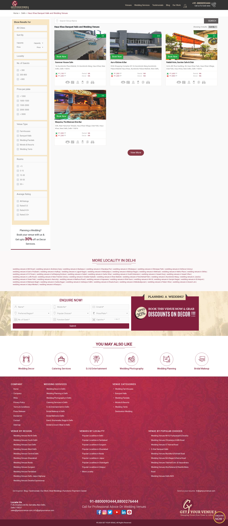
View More (135, 152)
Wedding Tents (26, 149)
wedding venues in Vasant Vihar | (179, 274)
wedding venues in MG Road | (24, 269)
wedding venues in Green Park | (25, 279)
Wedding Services (142, 5)
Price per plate (23, 89)
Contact (16, 420)
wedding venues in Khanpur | (50, 284)
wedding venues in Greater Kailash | (83, 277)
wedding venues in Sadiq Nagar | (53, 282)
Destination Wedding (123, 411)
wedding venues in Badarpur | (74, 269)
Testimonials (157, 5)
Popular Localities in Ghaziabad (95, 449)
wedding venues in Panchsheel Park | (137, 277)
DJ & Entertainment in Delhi (57, 407)
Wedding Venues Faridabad (24, 472)
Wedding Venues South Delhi (25, 440)
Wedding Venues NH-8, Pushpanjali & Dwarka (169, 436)
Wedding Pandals (27, 140)
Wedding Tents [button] (121, 407)
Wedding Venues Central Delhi (25, 454)
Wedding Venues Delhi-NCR (162, 476)
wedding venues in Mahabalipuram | (134, 282)
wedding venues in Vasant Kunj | (154, 274)
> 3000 (23, 114)
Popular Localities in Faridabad (94, 440)
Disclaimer (17, 416)
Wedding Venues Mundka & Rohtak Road (168, 454)
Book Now (61, 56)
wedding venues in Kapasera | (98, 279)
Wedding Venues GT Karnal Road (164, 445)
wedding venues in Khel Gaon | (122, 279)
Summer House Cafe (64, 62)
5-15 (22, 171)
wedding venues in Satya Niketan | (26, 284)
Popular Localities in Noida (93, 454)
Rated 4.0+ (24, 210)
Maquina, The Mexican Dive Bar (68, 122)
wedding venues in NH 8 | (144, 279)
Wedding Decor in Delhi (55, 389)
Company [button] (17, 393)
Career (84, 491)
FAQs (15, 398)
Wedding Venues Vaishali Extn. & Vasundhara (170, 463)
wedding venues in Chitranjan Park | (151, 269)
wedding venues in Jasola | (190, 277)
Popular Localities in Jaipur (93, 458)
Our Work (177, 5)
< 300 (22, 70)
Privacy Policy (19, 402)
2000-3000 (24, 110)
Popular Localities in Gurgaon (94, 445)
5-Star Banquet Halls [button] (159, 449)
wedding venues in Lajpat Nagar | (75, 272)
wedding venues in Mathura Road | (73, 279)
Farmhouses (25, 131)
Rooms (20, 159)
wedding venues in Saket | (78, 274)
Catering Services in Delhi (56, 402)
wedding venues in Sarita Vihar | (100, 274)
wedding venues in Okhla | (197, 272)
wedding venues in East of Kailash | (26, 272)
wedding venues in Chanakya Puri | (99, 269)
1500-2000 (24, 105)
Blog (168, 5)
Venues (128, 5)
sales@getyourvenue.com (22, 510)
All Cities (21, 28)
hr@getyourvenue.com (205, 491)
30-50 (22, 180)
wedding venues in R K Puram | (25, 274)
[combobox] (37, 43)
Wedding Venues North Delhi (25, 436)
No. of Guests (23, 63)
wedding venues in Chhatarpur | (125, 269)
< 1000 (23, 96)
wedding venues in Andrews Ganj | (49, 269)
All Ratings (24, 201)
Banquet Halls (25, 136)
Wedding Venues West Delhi (25, 449)
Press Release (19, 411)
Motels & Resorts (27, 145)
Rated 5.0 (24, 206)
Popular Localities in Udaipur (94, 467)
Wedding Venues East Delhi (24, 445)
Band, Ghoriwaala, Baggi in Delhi (59, 420)
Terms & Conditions (21, 407)
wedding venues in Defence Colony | (179, 269)
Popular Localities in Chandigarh (95, 463)
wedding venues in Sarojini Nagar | (167, 279)
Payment (76, 491)
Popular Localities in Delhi (92, 436)
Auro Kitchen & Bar (119, 62)
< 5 (21, 166)
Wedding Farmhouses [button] (124, 389)
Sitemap (17, 425)
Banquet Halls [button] (121, 393)
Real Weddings (55, 491)
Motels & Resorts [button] (122, 402)
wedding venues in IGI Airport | (193, 279)
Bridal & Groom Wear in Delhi (58, 425)
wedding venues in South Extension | (127, 274)
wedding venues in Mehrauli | (150, 272)
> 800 (22, 79)
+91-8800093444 (201, 3)
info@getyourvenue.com (43, 510)
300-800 (23, 75)
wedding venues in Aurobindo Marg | (165, 277)
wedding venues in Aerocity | (48, 279)
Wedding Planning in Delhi (57, 393)
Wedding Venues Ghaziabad (25, 458)
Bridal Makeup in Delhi (55, 411)
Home (15, 389)
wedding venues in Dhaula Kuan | (107, 282)
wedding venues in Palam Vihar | (160, 282)
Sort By (20, 35)
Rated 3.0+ (24, 215)
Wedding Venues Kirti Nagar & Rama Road (168, 458)
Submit (73, 326)
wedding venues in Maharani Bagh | (26, 282)
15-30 (22, 175)
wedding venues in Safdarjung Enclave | (52, 274)
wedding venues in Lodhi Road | (25, 277)
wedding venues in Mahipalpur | (100, 272)
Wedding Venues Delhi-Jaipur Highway (29, 476)
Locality (20, 56)
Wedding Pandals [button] (122, 398)
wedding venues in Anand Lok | (185, 282)
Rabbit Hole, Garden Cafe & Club (180, 62)
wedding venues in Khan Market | (110, 277)
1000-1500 (24, 101)
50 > (21, 184)
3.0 (102, 36)
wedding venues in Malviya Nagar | (125, 272)
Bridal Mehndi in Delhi (55, 416)
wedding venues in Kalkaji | (51, 272)
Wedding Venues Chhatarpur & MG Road (167, 440)
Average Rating (24, 194)
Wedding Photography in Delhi (58, 398)
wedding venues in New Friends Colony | (53, 277)
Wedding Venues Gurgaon (24, 467)
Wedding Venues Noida (23, 463)
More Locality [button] (87, 472)
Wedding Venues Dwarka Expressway (29, 481)
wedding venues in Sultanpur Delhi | (80, 282)
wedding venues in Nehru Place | (174, 272)
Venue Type (22, 124)
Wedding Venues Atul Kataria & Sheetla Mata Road (169, 469)
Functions (67, 491)
